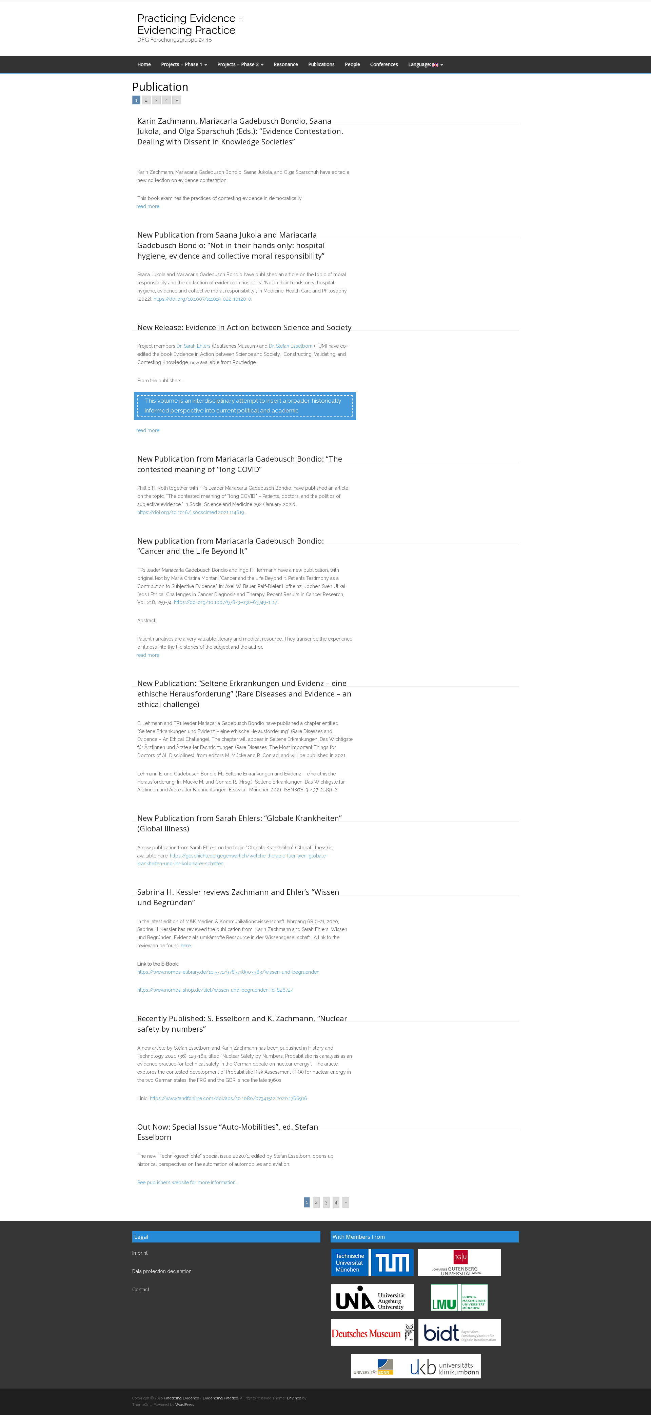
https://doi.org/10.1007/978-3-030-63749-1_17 (225, 602)
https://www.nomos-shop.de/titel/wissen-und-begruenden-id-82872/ (215, 990)
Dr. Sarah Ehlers (194, 346)
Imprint (139, 1253)
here (186, 945)
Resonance (286, 64)
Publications (321, 64)
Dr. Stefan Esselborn (291, 346)
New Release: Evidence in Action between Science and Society (244, 327)
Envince (294, 1398)
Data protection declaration (162, 1271)
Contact (140, 1289)
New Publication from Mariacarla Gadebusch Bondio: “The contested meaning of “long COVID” (239, 463)
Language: (420, 64)
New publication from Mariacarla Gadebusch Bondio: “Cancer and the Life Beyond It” (230, 545)
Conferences (384, 64)
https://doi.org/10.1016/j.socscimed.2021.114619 (190, 512)
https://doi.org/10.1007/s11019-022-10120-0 (202, 299)
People (352, 64)
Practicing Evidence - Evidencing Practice (190, 24)
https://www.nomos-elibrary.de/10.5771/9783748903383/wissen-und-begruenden (228, 972)
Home (144, 64)
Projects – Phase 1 (182, 64)
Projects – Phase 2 (238, 64)
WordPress (184, 1404)
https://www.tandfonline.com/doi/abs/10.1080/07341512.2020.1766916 (228, 1098)
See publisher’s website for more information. (187, 1182)
